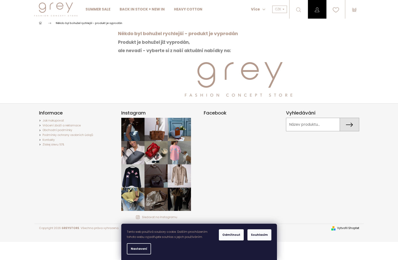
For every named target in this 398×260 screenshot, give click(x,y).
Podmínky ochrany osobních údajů (68, 135)
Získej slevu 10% (53, 144)
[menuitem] (98, 9)
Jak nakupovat (53, 120)
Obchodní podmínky (57, 130)
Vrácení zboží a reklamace (62, 125)
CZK (278, 9)
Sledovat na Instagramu (159, 217)
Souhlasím (259, 235)
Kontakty (49, 140)
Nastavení (139, 249)
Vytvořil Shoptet (348, 228)
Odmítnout (231, 235)
